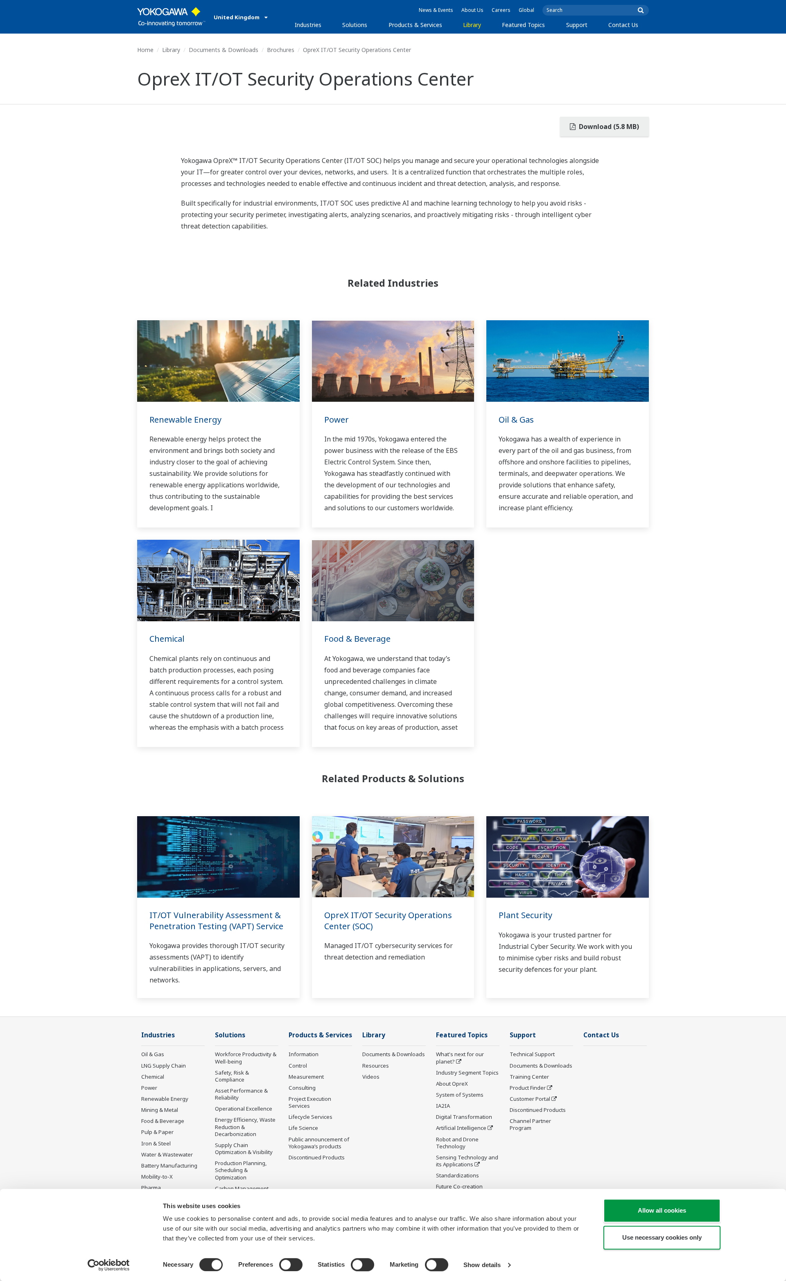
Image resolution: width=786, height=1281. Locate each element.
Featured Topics (523, 25)
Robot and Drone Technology (457, 1143)
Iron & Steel (156, 1143)
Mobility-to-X (157, 1176)
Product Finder (528, 1087)
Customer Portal (530, 1098)
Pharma (151, 1187)
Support (576, 25)
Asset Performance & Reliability (241, 1094)
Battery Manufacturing (169, 1165)
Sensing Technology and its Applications (467, 1161)
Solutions (354, 25)
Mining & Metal (159, 1110)
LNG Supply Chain (163, 1065)
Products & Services (415, 25)
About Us (472, 10)
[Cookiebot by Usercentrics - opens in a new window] (109, 1265)
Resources (375, 1065)
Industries (308, 25)
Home (145, 50)
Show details (482, 1264)
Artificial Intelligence (461, 1128)
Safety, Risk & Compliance (232, 1076)
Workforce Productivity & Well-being (245, 1057)
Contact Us (623, 25)
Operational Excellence (243, 1108)
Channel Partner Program (530, 1124)
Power (336, 419)
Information (303, 1054)
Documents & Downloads (223, 50)
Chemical (167, 638)
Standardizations (457, 1175)
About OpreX (452, 1083)
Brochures (280, 50)
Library (472, 25)
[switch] (291, 1264)
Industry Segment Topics (467, 1072)
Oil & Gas (516, 419)
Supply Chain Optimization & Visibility (244, 1148)
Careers (501, 10)
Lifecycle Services (310, 1116)
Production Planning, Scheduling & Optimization (241, 1170)
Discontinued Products (317, 1157)
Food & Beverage (357, 638)
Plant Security (525, 915)
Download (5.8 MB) (608, 126)
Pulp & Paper (157, 1132)
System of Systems (459, 1094)
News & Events (436, 10)
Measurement (306, 1076)
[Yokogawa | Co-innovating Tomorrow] (171, 17)
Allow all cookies (662, 1210)
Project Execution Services (310, 1102)
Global (526, 10)
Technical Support (532, 1054)
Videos (370, 1076)
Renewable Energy (185, 419)
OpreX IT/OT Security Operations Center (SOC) (388, 921)
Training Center (529, 1076)
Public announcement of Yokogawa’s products (319, 1143)
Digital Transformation (464, 1116)
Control (298, 1065)
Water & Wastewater (167, 1154)
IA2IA (443, 1105)
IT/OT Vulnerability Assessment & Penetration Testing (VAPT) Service (216, 921)
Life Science (303, 1128)
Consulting (302, 1087)
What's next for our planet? (460, 1057)
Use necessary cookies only (662, 1237)
